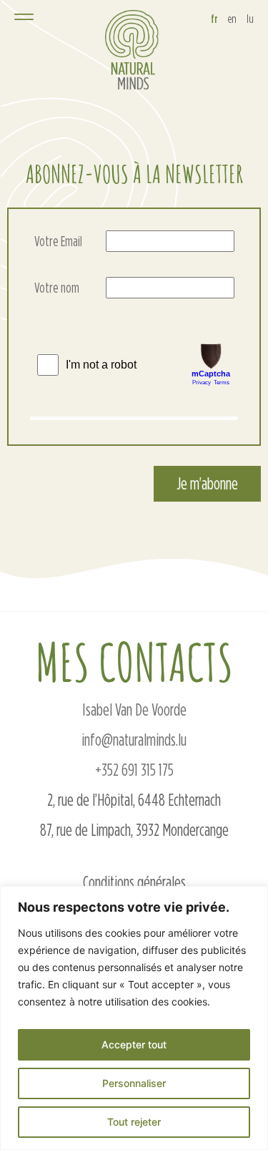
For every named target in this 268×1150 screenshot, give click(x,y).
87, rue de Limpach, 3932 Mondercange (134, 829)
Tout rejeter (134, 1122)
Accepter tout (134, 1044)
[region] (134, 1018)
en (232, 19)
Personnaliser (134, 1083)
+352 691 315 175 (134, 770)
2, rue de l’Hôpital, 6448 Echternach (134, 799)
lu (250, 19)
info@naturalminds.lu (134, 740)
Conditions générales (134, 882)
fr (214, 19)
